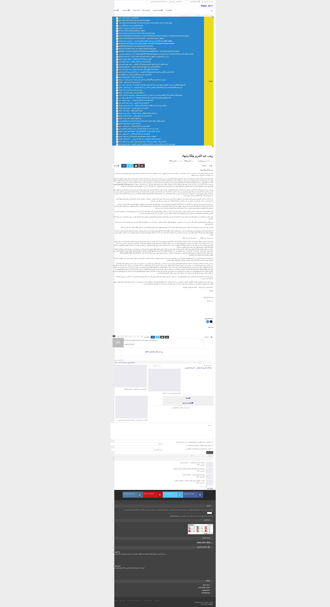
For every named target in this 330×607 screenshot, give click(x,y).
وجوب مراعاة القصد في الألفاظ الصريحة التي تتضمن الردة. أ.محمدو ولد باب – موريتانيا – (143, 79)
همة (138, 336)
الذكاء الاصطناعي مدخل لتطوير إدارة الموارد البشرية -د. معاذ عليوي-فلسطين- (140, 66)
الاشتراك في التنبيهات (129, 344)
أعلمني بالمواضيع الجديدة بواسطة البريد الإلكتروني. (198, 448)
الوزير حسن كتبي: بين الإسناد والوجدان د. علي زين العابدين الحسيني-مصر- (139, 128)
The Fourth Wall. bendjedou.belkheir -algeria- (132, 30)
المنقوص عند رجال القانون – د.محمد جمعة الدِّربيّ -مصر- (134, 103)
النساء (126, 336)
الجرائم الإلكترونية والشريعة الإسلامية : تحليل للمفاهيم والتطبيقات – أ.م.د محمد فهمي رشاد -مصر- (145, 97)
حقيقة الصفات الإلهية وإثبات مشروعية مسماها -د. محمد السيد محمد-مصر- (139, 69)
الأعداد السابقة (136, 10)
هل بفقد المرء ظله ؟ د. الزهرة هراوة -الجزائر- (131, 77)
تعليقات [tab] (187, 398)
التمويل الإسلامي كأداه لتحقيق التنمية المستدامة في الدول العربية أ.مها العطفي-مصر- (142, 121)
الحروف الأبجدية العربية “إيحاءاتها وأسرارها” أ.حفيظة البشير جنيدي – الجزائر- (139, 131)
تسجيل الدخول (206, 585)
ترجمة (130, 336)
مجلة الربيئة (179, 1)
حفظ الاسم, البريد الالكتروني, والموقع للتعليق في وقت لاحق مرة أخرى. (193, 442)
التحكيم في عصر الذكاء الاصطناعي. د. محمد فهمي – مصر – (135, 134)
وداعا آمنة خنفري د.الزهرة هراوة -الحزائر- (130, 123)
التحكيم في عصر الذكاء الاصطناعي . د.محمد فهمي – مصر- (134, 126)
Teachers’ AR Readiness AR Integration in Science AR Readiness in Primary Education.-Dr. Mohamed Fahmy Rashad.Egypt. (154, 36)
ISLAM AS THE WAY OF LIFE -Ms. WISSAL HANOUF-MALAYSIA (137, 48)
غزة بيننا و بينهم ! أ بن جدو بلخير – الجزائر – (130, 82)
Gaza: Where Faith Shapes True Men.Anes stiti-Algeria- (135, 20)
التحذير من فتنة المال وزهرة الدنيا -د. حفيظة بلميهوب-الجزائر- (135, 59)
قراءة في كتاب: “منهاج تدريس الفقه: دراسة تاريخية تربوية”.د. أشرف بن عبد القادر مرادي (142, 141)
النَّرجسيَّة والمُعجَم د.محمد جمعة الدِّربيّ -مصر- (131, 25)
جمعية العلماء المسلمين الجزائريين (159, 1)
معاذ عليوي (117, 552)
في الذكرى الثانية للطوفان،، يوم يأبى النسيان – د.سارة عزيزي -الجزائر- (138, 113)
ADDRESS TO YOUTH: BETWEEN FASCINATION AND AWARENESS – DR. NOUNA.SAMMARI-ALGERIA (149, 51)
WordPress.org (206, 593)
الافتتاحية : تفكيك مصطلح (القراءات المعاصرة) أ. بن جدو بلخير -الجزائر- (138, 136)
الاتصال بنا (168, 10)
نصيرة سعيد (118, 566)
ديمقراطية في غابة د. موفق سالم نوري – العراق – (132, 92)
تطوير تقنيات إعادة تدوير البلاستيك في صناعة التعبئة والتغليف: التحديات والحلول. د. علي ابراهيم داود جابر (147, 144)
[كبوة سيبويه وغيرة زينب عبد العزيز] (164, 380)
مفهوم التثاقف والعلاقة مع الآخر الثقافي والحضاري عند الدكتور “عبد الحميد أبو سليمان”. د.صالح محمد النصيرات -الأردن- (151, 95)
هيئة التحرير (172, 1)
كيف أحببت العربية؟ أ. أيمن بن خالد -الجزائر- (130, 90)
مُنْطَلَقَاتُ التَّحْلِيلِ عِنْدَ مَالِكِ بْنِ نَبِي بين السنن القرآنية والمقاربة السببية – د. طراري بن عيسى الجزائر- (146, 41)
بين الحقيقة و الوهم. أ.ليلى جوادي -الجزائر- (130, 118)
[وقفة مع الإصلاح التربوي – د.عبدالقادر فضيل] (209, 476)
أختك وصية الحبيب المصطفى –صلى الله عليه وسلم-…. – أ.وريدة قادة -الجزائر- (140, 139)
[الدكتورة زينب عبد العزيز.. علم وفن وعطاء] (130, 376)
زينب (134, 336)
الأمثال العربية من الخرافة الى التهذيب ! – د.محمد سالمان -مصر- (136, 100)
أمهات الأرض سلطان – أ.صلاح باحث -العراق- (131, 110)
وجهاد (142, 336)
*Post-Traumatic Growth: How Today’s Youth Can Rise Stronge (137, 33)
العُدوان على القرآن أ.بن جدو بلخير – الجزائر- (130, 28)
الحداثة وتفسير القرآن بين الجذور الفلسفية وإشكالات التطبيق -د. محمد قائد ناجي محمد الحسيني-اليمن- (146, 72)
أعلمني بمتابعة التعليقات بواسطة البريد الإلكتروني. (198, 445)
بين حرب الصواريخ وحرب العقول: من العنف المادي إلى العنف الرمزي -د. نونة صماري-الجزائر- (144, 56)
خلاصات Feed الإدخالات (204, 587)
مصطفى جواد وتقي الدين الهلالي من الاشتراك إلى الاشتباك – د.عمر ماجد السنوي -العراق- (143, 105)
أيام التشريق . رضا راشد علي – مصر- (129, 17)
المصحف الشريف (157, 10)
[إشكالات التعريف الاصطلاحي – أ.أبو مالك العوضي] (209, 464)
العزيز (118, 336)
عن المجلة (125, 10)
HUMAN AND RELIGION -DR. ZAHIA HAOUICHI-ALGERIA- (136, 46)
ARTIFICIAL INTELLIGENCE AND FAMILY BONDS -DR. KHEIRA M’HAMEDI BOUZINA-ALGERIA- (147, 43)
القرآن (122, 336)
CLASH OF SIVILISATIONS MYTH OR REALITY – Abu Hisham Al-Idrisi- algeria (141, 38)
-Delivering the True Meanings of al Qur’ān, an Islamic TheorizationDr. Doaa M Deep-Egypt (145, 23)
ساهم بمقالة (145, 10)
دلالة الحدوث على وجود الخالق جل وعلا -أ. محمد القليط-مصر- (135, 74)
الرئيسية (116, 10)
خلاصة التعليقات (206, 590)
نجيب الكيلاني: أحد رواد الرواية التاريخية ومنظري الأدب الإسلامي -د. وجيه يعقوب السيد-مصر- (143, 64)
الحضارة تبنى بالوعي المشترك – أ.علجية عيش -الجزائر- (134, 108)
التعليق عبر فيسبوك (187, 403)
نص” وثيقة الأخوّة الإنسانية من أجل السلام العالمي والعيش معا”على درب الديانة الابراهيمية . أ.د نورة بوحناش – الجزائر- (151, 87)
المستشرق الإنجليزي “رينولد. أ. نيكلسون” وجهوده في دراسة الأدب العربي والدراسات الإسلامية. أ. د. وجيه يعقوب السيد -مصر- (152, 85)
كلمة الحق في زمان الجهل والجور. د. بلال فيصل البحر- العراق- (135, 115)
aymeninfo (210, 604)
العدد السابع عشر (212, 152)
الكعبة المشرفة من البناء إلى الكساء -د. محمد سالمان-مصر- (135, 61)
